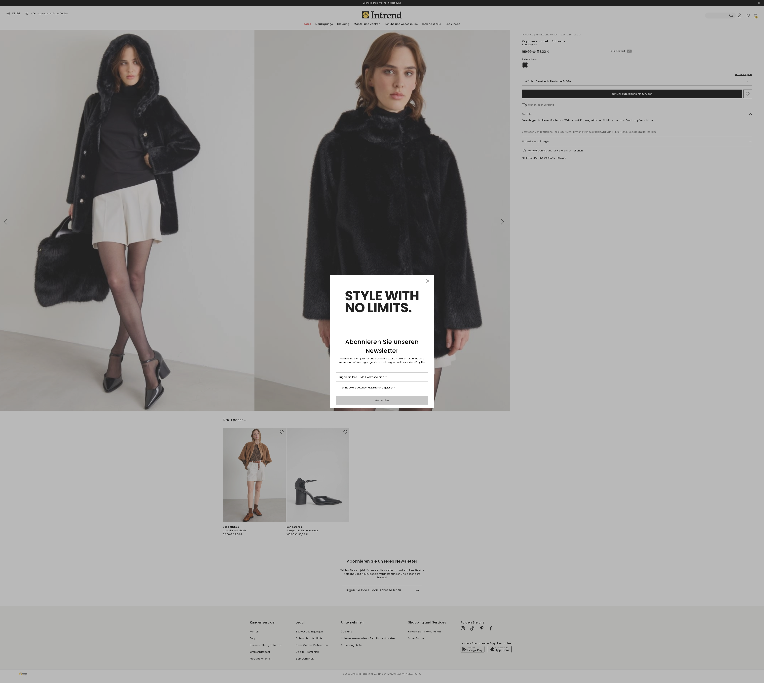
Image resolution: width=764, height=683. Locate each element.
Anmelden (382, 400)
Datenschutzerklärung (370, 387)
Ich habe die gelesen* (368, 387)
